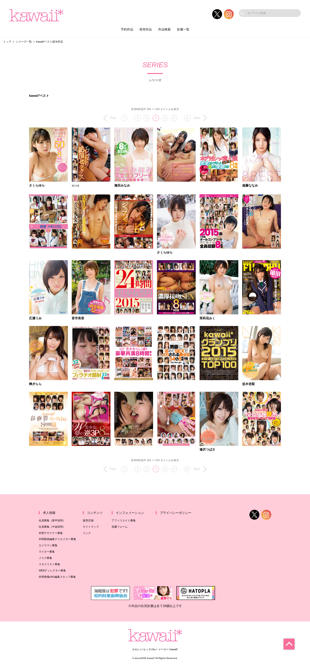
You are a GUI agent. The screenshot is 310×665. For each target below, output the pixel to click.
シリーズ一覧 (24, 41)
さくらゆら (37, 185)
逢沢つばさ (207, 449)
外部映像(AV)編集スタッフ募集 (57, 576)
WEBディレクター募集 (52, 570)
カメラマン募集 (48, 545)
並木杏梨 (248, 384)
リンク (87, 533)
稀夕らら (35, 384)
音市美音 (78, 318)
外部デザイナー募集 (51, 533)
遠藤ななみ (250, 185)
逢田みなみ (122, 185)
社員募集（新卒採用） (52, 520)
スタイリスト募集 (49, 564)
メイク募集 (45, 557)
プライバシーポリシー (175, 513)
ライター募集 (47, 551)
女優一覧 (183, 29)
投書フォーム (120, 526)
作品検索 (164, 29)
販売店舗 (88, 520)
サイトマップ (91, 526)
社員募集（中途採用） (52, 526)
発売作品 (145, 29)
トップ (7, 41)
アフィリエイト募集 (124, 520)
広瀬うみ (35, 318)
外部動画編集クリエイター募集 (57, 539)
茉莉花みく (207, 318)
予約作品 (127, 29)
